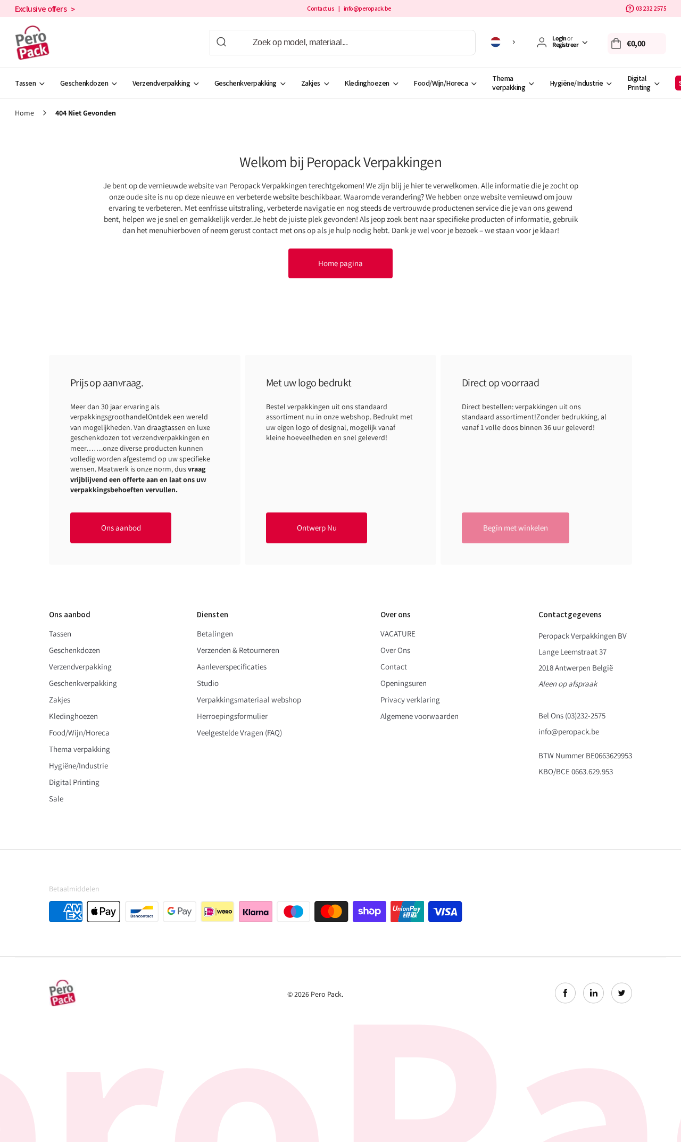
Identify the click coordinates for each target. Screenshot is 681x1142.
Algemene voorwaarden (419, 716)
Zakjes (310, 83)
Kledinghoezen (366, 83)
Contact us (320, 8)
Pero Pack (326, 994)
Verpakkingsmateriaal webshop (249, 699)
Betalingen (215, 633)
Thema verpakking (508, 82)
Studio (208, 683)
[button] (637, 43)
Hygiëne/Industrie (576, 83)
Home (24, 113)
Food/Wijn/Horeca (440, 83)
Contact (393, 666)
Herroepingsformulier (232, 716)
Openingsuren (403, 683)
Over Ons (395, 650)
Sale (56, 798)
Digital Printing (639, 82)
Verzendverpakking (161, 83)
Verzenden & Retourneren (238, 650)
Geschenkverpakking (245, 83)
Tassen (25, 83)
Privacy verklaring (410, 699)
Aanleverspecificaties (232, 666)
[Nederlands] (504, 42)
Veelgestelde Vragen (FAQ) (239, 732)
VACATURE (398, 633)
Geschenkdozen (84, 83)
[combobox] (343, 42)
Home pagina (340, 263)
